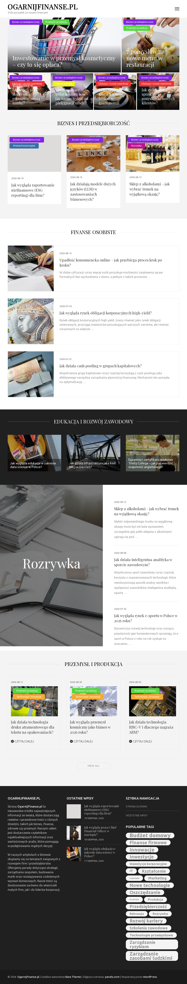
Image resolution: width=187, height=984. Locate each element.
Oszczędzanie (145, 892)
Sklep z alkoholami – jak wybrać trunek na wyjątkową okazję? (149, 189)
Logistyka (134, 878)
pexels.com (112, 976)
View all (93, 765)
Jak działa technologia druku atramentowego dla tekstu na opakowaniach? (32, 727)
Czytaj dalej (24, 741)
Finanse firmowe (148, 842)
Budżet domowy (150, 835)
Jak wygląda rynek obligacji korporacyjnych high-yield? (106, 312)
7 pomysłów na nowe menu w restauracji (145, 57)
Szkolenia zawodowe (148, 928)
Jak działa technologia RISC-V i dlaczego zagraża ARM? (151, 727)
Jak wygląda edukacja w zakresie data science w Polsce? (99, 852)
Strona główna (136, 806)
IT (131, 871)
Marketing (157, 878)
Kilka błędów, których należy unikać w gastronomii (111, 96)
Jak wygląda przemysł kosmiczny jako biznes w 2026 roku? (90, 727)
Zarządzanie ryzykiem (142, 944)
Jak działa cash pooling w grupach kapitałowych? (101, 365)
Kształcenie (154, 871)
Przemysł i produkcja (56, 22)
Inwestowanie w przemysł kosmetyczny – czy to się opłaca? (63, 61)
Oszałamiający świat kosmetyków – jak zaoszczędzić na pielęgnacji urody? (72, 96)
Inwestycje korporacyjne (148, 864)
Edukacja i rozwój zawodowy (93, 421)
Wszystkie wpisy (137, 815)
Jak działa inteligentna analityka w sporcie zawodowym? (143, 562)
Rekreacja (137, 913)
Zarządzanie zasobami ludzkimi (151, 956)
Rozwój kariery (146, 920)
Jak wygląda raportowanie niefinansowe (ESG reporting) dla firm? (32, 190)
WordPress (150, 976)
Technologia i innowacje (84, 146)
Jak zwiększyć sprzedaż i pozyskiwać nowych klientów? (158, 96)
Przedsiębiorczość (148, 906)
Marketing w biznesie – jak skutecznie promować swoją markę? (26, 94)
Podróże (134, 899)
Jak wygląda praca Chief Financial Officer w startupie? (100, 831)
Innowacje (142, 849)
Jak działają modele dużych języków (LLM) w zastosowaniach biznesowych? (93, 191)
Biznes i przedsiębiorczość (25, 22)
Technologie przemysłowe (151, 935)
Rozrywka (136, 146)
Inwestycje (142, 856)
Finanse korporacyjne (24, 146)
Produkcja (155, 899)
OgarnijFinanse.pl (43, 6)
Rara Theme (73, 976)
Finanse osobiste (93, 232)
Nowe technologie (150, 885)
